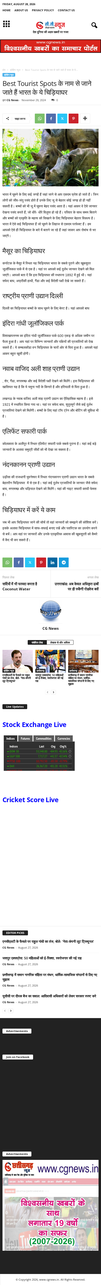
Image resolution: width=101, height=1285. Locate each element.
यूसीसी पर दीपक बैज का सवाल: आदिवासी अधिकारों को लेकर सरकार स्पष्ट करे (49, 996)
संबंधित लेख (37, 642)
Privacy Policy (43, 10)
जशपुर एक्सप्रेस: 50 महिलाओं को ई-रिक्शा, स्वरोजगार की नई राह (49, 678)
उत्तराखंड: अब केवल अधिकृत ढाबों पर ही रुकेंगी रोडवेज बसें (77, 586)
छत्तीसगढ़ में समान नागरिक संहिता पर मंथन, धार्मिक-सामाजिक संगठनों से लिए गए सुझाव (81, 679)
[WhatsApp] (40, 118)
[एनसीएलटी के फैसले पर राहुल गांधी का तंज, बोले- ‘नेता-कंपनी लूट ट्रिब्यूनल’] (17, 661)
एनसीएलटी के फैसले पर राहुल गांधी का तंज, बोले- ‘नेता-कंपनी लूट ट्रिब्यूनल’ (16, 678)
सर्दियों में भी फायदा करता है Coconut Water (19, 586)
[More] (85, 118)
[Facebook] (51, 118)
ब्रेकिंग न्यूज (15, 69)
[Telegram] (64, 562)
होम (3, 69)
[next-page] (53, 692)
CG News (12, 100)
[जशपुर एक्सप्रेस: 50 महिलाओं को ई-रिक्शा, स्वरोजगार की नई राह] (50, 661)
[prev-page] (47, 692)
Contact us (66, 10)
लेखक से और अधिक (60, 642)
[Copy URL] (75, 562)
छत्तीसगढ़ (40, 670)
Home (6, 10)
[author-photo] (50, 612)
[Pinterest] (73, 118)
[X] (62, 118)
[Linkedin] (52, 562)
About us (21, 10)
